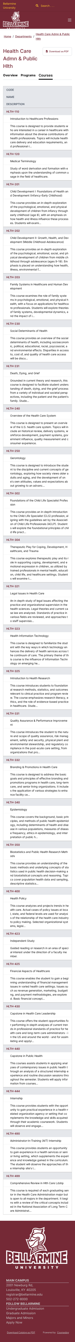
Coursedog (63, 1332)
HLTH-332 (13, 760)
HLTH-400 (13, 891)
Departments (23, 36)
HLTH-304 (13, 539)
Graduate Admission (21, 1313)
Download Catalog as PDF (21, 1332)
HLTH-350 (13, 844)
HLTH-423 (13, 933)
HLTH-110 (12, 111)
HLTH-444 (13, 1091)
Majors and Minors (19, 1318)
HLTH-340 (13, 802)
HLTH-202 (13, 230)
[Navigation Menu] (69, 20)
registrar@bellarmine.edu (24, 1294)
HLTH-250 (13, 450)
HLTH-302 (13, 493)
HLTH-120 (12, 154)
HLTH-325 (13, 671)
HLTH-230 (13, 323)
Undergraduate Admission (25, 1308)
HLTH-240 (13, 408)
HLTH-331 (12, 713)
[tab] (10, 75)
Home (7, 36)
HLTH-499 (13, 1176)
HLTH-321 (12, 586)
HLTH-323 (13, 628)
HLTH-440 (13, 1048)
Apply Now (14, 1322)
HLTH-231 (12, 366)
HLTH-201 (12, 184)
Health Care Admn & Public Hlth (53, 36)
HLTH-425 (13, 963)
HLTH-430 (13, 1006)
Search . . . (47, 5)
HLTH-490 (13, 1133)
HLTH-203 (13, 277)
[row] (37, 129)
